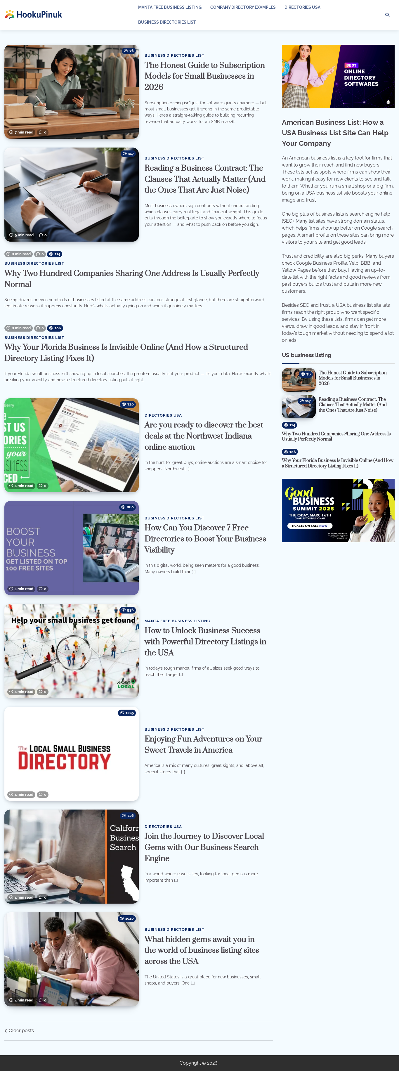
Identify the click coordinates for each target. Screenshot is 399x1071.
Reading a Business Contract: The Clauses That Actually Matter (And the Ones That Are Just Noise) (205, 179)
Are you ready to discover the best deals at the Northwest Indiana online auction (204, 436)
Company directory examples (243, 7)
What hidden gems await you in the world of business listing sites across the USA (202, 951)
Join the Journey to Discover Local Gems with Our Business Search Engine (204, 847)
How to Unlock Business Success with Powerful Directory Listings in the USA (205, 642)
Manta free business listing (170, 7)
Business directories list (167, 22)
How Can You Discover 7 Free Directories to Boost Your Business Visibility (205, 539)
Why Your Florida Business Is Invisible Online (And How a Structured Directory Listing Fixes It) (337, 463)
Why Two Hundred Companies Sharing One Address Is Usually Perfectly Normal (336, 436)
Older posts (21, 1030)
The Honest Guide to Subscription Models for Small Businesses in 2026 (205, 76)
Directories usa (302, 7)
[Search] (387, 15)
